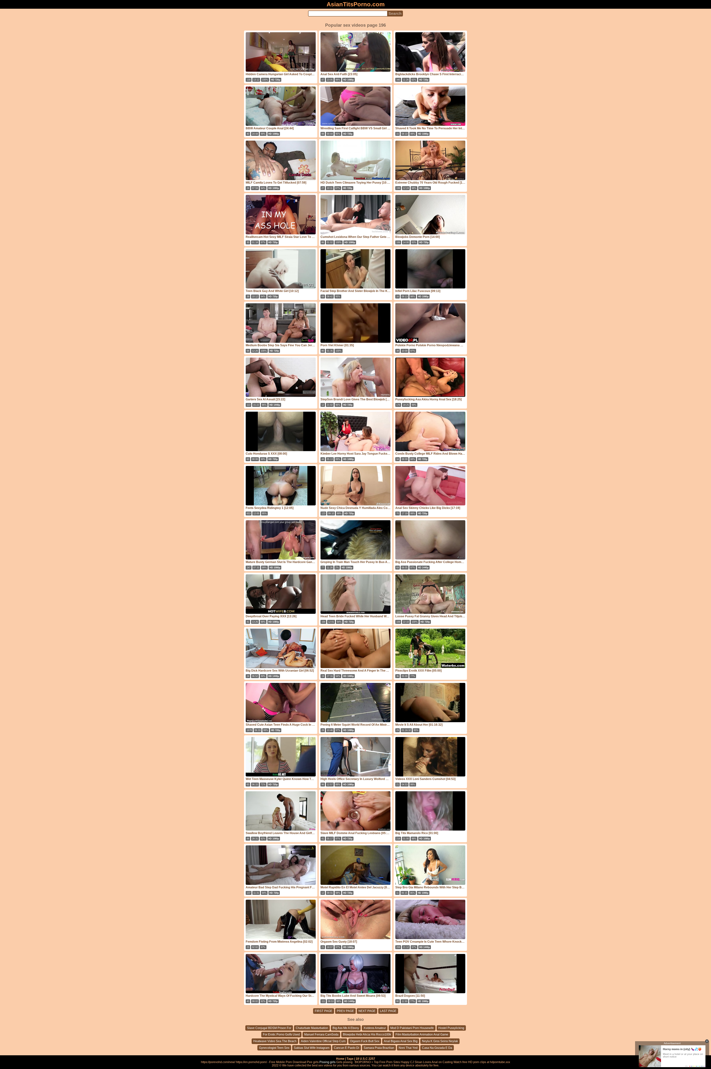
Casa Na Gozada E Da (437, 1047)
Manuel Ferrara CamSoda (321, 1034)
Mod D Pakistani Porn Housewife (412, 1028)
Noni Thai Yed (408, 1047)
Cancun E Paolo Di (346, 1047)
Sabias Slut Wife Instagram (311, 1047)
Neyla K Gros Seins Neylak (440, 1041)
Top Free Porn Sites (387, 1062)
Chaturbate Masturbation (312, 1028)
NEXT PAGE (366, 1010)
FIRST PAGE (323, 1010)
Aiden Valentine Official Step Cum (323, 1041)
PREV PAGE (345, 1010)
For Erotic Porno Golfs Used (281, 1034)
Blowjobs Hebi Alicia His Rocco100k (367, 1034)
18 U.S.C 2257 (365, 1058)
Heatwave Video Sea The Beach (274, 1041)
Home (340, 1058)
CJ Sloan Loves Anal (424, 1062)
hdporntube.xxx (500, 1062)
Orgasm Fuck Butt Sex (364, 1041)
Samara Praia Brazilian (379, 1047)
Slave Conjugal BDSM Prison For (269, 1028)
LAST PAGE (388, 1010)
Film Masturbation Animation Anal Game (421, 1034)
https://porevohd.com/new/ (218, 1062)
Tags (350, 1058)
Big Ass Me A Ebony (346, 1028)
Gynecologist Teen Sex (274, 1047)
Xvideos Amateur (374, 1028)
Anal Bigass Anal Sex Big (401, 1041)
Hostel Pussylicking (451, 1028)
